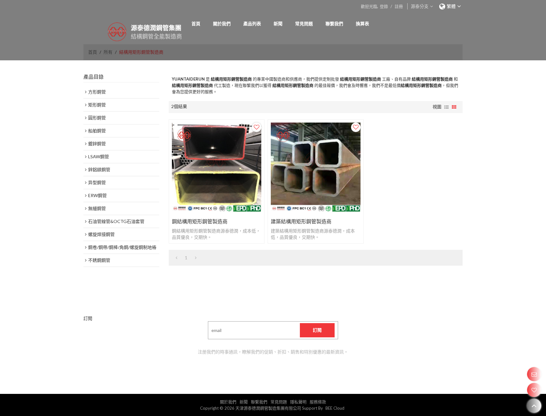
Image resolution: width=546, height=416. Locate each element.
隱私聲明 (298, 401)
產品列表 (252, 23)
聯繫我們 (334, 23)
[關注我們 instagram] (304, 371)
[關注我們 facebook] (257, 371)
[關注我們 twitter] (288, 371)
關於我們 (222, 23)
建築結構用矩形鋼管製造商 (301, 221)
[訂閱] (317, 330)
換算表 (362, 23)
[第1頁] (176, 257)
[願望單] (534, 390)
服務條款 (318, 401)
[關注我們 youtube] (241, 371)
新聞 (278, 23)
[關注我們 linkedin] (273, 371)
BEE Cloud (334, 408)
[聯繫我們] (534, 374)
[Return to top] (534, 406)
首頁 (195, 23)
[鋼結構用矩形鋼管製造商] (216, 167)
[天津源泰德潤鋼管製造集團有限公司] (109, 31)
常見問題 (304, 23)
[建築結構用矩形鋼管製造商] (315, 167)
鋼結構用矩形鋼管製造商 (200, 221)
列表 (446, 107)
